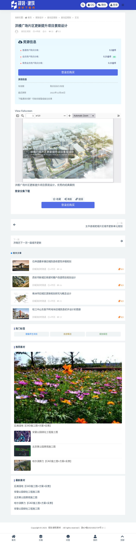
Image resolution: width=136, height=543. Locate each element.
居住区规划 (52, 18)
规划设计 (39, 18)
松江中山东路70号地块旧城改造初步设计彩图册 (56, 309)
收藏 (58, 199)
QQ (92, 5)
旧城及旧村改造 (39, 269)
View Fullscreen (23, 111)
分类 (41, 540)
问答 (68, 540)
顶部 (122, 540)
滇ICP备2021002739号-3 (92, 528)
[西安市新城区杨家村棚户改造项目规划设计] (20, 281)
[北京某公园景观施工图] (22, 450)
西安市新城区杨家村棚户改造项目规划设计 (54, 277)
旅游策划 (67, 334)
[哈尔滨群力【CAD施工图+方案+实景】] (22, 465)
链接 (80, 199)
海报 (69, 199)
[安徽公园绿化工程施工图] (22, 436)
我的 (95, 540)
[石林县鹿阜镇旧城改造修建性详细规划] (20, 265)
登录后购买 (68, 72)
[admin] (17, 31)
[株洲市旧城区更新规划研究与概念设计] (20, 297)
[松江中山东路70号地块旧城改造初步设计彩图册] (20, 313)
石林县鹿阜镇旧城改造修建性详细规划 (51, 261)
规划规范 (103, 334)
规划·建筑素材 (54, 528)
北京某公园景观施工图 (44, 447)
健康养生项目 (31, 334)
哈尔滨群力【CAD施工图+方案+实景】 (52, 461)
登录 (115, 5)
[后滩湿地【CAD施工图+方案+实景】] (68, 387)
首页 (30, 18)
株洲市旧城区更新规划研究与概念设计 (51, 293)
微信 (103, 5)
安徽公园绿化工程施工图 (45, 432)
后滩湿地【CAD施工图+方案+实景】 (33, 426)
